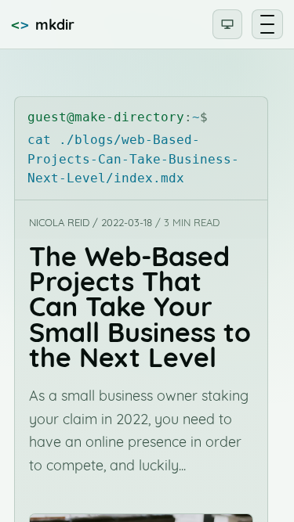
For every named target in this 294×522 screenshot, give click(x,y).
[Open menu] (267, 24)
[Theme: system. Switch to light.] (227, 24)
